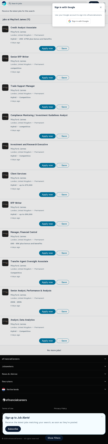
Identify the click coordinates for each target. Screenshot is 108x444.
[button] (54, 222)
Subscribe (13, 429)
